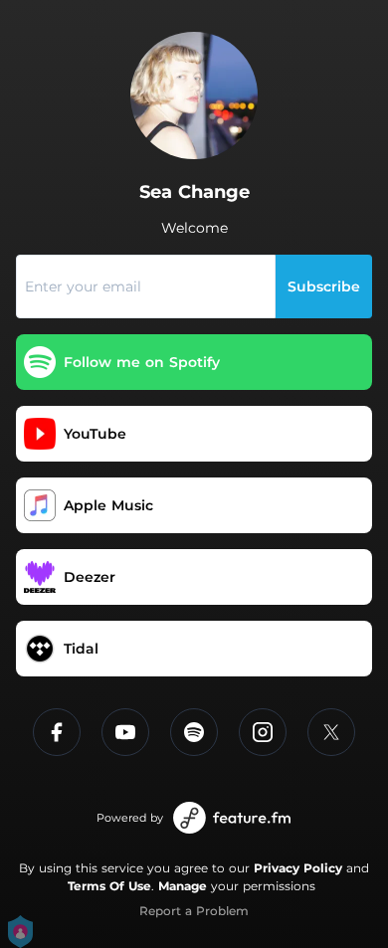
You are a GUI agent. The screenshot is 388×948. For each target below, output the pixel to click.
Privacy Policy (298, 867)
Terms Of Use (109, 885)
